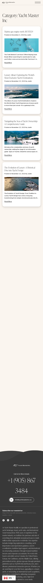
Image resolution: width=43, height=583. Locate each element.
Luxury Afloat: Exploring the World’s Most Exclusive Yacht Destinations (19, 76)
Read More (8, 63)
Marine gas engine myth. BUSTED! (18, 31)
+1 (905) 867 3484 (21, 485)
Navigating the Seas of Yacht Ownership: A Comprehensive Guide (21, 123)
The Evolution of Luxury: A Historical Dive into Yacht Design (19, 169)
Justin (29, 35)
